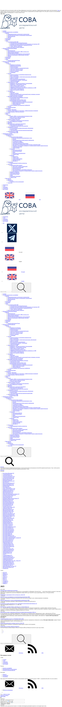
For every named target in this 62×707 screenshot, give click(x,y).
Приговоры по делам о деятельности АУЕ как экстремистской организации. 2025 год (18, 612)
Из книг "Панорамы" (12, 109)
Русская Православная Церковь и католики (19, 97)
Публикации (8, 38)
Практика (12, 155)
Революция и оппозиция (15, 176)
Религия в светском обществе (9, 670)
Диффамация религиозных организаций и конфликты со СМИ (23, 87)
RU (40, 199)
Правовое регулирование (15, 64)
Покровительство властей (15, 65)
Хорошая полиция (16, 159)
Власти (9, 63)
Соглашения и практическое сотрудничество (19, 120)
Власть (9, 115)
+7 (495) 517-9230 (6, 694)
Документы (7, 39)
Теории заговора (16, 147)
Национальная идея (17, 168)
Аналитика (5, 187)
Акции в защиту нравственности (17, 88)
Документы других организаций (17, 181)
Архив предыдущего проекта (16, 136)
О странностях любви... (17, 141)
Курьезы (9, 106)
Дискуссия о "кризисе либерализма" (20, 166)
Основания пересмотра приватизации (20, 143)
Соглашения (12, 72)
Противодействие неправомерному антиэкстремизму (19, 53)
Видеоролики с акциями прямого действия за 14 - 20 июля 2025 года (14, 606)
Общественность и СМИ (13, 82)
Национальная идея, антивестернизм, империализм (23, 140)
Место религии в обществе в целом (17, 117)
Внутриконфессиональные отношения (18, 100)
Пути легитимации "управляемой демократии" (22, 169)
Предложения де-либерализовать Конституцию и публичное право (26, 144)
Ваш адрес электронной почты (6, 699)
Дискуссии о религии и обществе (17, 89)
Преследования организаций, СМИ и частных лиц (18, 51)
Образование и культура (13, 127)
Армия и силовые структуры (14, 119)
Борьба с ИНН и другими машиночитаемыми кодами (21, 116)
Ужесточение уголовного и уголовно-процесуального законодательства (27, 170)
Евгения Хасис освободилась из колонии (8, 590)
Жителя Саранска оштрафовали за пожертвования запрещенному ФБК (15, 596)
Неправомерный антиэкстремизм (10, 669)
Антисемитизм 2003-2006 (13, 41)
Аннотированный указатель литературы (18, 163)
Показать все (5, 568)
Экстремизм (10, 91)
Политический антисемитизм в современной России (21, 45)
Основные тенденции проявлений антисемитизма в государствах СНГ (24, 44)
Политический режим (17, 151)
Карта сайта (2, 696)
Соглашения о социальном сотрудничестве (19, 126)
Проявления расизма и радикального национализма (18, 34)
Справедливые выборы (17, 158)
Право (14, 152)
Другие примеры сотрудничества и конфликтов (20, 105)
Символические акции (17, 146)
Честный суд (15, 160)
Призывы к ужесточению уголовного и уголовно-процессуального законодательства (30, 145)
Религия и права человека (15, 118)
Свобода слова (16, 154)
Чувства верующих (14, 67)
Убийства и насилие (14, 93)
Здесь (58, 10)
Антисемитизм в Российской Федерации (18, 42)
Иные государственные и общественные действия (18, 54)
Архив (6, 40)
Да (1, 13)
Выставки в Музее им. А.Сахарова (15, 121)
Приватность (15, 156)
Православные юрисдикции (18, 103)
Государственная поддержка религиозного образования (21, 128)
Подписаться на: (3, 701)
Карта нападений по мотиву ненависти (16, 47)
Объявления (5, 184)
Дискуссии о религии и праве (16, 70)
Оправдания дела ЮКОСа (18, 142)
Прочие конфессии (16, 104)
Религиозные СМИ (14, 132)
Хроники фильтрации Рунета (14, 60)
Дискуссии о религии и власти (16, 69)
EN (19, 199)
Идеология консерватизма (18, 167)
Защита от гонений (14, 77)
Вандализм (12, 92)
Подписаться (3, 703)
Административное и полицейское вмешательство (20, 74)
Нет (3, 13)
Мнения (9, 37)
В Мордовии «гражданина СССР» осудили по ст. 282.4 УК (12, 594)
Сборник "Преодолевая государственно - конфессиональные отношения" (23, 110)
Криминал (10, 122)
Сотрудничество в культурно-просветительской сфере (21, 130)
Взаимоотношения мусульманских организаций (22, 101)
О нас (4, 185)
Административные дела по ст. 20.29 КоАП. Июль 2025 (12, 618)
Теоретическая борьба (14, 81)
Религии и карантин (14, 71)
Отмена (8, 703)
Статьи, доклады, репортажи (16, 46)
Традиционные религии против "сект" (18, 99)
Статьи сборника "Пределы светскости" (16, 111)
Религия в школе (13, 129)
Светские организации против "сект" (18, 86)
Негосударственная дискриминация (17, 79)
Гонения (9, 73)
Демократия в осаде (9, 134)
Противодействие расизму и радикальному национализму (20, 35)
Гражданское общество (17, 150)
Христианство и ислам (15, 98)
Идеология (12, 148)
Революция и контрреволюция (19, 153)
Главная (4, 659)
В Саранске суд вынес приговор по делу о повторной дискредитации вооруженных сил (18, 603)
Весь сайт (11, 701)
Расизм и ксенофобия (7, 668)
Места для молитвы (14, 75)
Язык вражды (8, 178)
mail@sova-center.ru (4, 695)
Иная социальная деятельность (16, 124)
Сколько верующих (12, 107)
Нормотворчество (11, 36)
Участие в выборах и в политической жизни (19, 68)
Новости (7, 33)
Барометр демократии (14, 171)
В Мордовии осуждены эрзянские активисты (9, 626)
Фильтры (2, 470)
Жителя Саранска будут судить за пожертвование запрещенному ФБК (14, 600)
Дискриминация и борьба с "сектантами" (18, 80)
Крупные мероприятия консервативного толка (22, 138)
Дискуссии (10, 164)
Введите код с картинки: (5, 702)
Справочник (5, 188)
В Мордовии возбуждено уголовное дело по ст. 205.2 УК (12, 623)
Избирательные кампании (13, 52)
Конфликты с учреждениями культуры (18, 84)
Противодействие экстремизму (16, 95)
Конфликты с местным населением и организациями (21, 83)
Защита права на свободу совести (17, 85)
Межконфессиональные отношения (15, 96)
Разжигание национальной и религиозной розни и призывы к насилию (25, 94)
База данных (5, 189)
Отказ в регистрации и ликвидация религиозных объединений (23, 76)
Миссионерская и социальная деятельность (17, 123)
